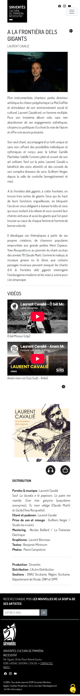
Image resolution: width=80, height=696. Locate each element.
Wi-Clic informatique (13, 689)
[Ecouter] (50, 470)
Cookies (13, 685)
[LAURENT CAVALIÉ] (71, 31)
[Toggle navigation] (72, 12)
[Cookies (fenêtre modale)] (73, 689)
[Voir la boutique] (65, 470)
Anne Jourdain (35, 685)
